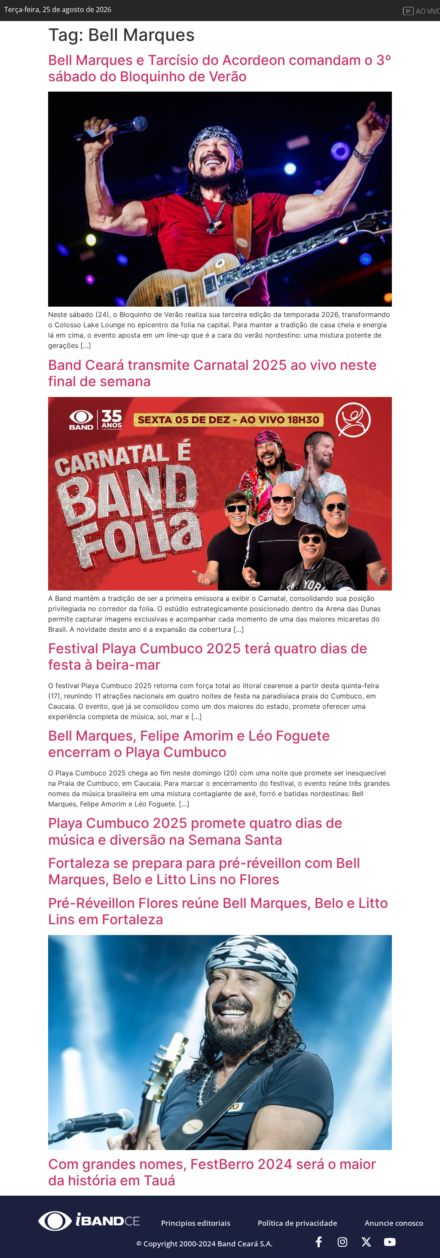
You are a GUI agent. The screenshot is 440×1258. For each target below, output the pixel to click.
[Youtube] (389, 1241)
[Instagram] (342, 1241)
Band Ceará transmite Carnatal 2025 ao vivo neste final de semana (212, 373)
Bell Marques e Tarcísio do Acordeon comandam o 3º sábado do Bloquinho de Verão (219, 68)
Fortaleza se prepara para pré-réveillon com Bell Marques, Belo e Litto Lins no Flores (204, 871)
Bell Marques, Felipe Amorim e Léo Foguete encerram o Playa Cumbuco (189, 743)
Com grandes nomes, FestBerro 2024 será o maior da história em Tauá (212, 1172)
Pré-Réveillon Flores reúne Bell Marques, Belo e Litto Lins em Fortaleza (218, 911)
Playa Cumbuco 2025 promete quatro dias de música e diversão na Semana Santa (195, 831)
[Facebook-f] (319, 1241)
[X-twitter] (366, 1241)
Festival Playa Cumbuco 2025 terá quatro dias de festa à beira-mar (207, 656)
